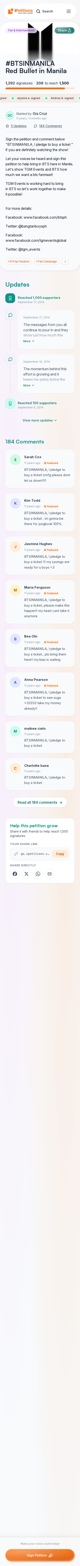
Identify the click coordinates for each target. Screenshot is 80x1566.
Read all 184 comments (40, 802)
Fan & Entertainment (21, 30)
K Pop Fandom (18, 261)
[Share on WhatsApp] (38, 874)
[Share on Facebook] (15, 874)
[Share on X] (26, 874)
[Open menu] (69, 11)
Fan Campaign (46, 261)
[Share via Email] (49, 874)
